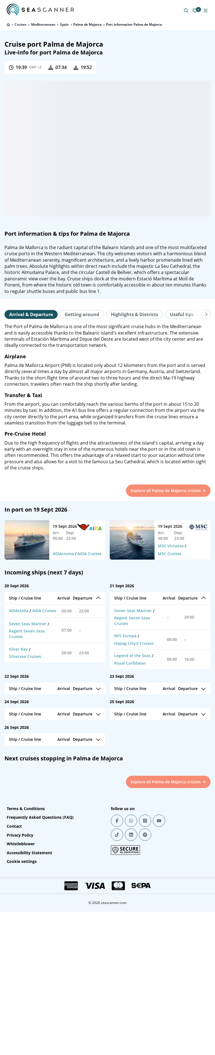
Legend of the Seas (132, 655)
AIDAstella (18, 610)
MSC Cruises (169, 553)
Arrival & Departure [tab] (31, 314)
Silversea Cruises (25, 656)
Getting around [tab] (82, 314)
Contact (14, 826)
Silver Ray (18, 649)
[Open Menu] (205, 10)
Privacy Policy (20, 835)
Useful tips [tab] (182, 314)
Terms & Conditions (26, 808)
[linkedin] (131, 835)
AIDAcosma (63, 553)
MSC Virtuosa (171, 545)
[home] (8, 24)
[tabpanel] (107, 397)
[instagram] (145, 821)
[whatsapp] (131, 821)
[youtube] (159, 821)
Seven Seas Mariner (27, 623)
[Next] (206, 314)
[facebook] (117, 821)
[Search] (186, 10)
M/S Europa (125, 635)
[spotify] (145, 835)
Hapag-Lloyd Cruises (134, 643)
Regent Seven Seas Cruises (27, 633)
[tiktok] (117, 835)
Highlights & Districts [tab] (134, 314)
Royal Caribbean (130, 663)
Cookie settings (22, 861)
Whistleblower (21, 843)
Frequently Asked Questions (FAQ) (40, 817)
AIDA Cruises (90, 553)
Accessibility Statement (29, 852)
